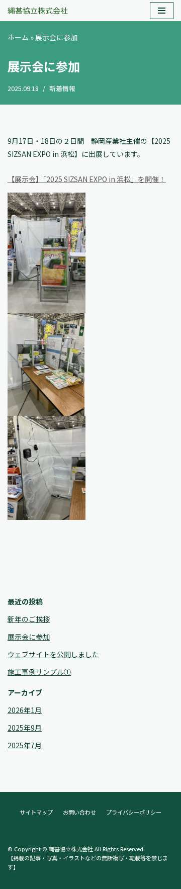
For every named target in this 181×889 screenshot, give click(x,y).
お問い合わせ (79, 812)
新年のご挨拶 (29, 619)
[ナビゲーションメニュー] (161, 10)
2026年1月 (25, 710)
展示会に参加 (29, 637)
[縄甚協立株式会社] (38, 10)
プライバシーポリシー (133, 812)
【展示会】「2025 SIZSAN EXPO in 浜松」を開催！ (87, 179)
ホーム (18, 37)
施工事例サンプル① (39, 672)
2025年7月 (25, 745)
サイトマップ (36, 812)
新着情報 (62, 88)
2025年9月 (25, 728)
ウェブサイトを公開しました (53, 654)
